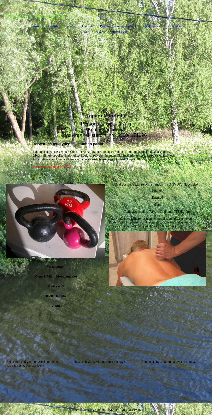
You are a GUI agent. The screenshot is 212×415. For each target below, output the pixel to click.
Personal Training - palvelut (118, 26)
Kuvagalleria (175, 26)
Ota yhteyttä (120, 32)
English (53, 26)
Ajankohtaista (152, 26)
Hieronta (87, 26)
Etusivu (36, 26)
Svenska (69, 26)
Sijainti (100, 32)
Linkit (85, 32)
